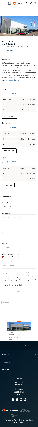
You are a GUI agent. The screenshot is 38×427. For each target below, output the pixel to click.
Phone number (7, 262)
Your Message (6, 213)
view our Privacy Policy (16, 285)
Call (5, 257)
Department (6, 202)
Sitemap (21, 422)
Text (13, 257)
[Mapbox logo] (5, 302)
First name (5, 233)
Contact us (19, 378)
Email (21, 257)
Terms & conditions (21, 420)
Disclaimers (9, 420)
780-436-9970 (19, 384)
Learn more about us (12, 80)
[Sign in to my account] (35, 3)
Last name (5, 243)
